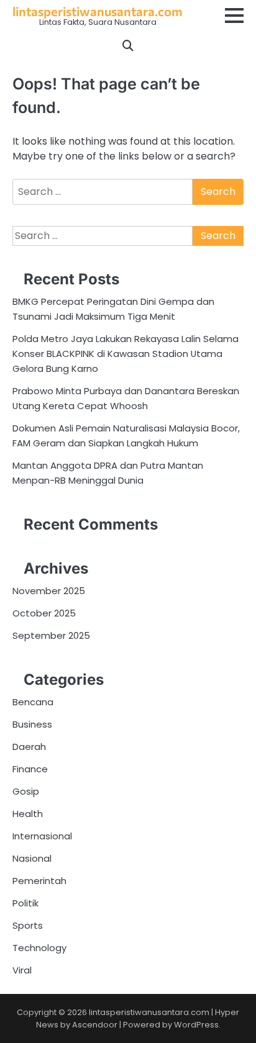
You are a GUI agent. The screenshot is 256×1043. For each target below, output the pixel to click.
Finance (30, 768)
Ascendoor (94, 1025)
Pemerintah (39, 880)
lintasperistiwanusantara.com (97, 11)
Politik (25, 903)
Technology (39, 947)
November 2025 (48, 590)
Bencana (32, 701)
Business (32, 724)
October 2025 (44, 613)
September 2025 (51, 635)
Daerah (29, 746)
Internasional (42, 835)
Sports (27, 925)
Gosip (25, 791)
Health (27, 813)
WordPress (196, 1025)
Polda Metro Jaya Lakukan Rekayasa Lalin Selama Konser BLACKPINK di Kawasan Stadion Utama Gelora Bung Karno (125, 353)
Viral (22, 970)
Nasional (32, 858)
